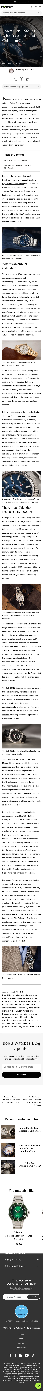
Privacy (21, 1334)
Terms (21, 1339)
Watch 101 (16, 63)
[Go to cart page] (36, 7)
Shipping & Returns (14, 1266)
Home (4, 63)
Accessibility (21, 1348)
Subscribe (38, 86)
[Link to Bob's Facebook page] (15, 1355)
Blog (9, 63)
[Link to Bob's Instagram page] (20, 1355)
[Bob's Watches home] (7, 7)
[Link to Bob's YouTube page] (27, 1355)
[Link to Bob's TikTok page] (33, 1355)
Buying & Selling (12, 1259)
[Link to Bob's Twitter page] (10, 1355)
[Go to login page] (31, 7)
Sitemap (21, 1343)
